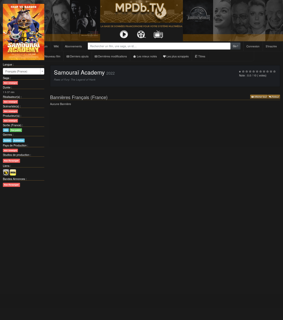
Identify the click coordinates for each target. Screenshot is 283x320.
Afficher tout (260, 96)
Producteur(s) (11, 116)
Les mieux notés (146, 56)
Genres (7, 134)
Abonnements (73, 46)
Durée (6, 87)
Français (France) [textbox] (16, 71)
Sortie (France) (12, 125)
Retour (275, 96)
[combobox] (159, 46)
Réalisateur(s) (11, 97)
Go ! (235, 46)
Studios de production (16, 155)
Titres (201, 56)
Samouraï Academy (80, 72)
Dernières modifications (112, 56)
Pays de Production (15, 145)
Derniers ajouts (79, 56)
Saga (6, 78)
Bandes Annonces (14, 179)
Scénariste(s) (11, 106)
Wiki (56, 46)
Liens (6, 166)
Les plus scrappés (177, 56)
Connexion (253, 46)
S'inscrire (271, 46)
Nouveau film (52, 56)
